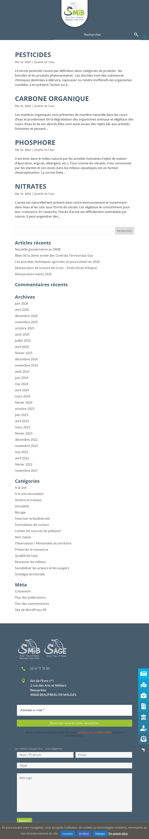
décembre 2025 (26, 316)
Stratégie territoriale (30, 574)
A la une (21, 487)
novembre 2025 (26, 322)
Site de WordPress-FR (30, 610)
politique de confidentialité (94, 732)
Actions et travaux (28, 500)
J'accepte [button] (68, 833)
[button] (143, 749)
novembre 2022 (26, 446)
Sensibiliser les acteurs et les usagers (42, 568)
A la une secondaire (29, 494)
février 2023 (23, 433)
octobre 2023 (24, 409)
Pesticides (33, 54)
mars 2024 (22, 396)
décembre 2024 (26, 359)
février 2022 (23, 464)
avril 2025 (22, 347)
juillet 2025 (23, 340)
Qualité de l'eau (44, 62)
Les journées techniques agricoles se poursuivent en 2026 (57, 262)
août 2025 (22, 334)
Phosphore (35, 142)
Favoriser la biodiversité (32, 518)
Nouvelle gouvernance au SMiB (37, 249)
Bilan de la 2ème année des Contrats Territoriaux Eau (54, 255)
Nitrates (30, 186)
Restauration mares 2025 (33, 274)
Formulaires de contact (32, 525)
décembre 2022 (26, 439)
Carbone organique (52, 98)
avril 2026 (22, 310)
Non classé (23, 537)
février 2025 (23, 353)
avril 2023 (22, 421)
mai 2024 (21, 384)
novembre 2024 (26, 365)
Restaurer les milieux (30, 562)
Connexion (23, 591)
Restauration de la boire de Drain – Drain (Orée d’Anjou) (56, 268)
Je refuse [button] (84, 833)
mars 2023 (22, 427)
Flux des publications (30, 597)
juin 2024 (21, 378)
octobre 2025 (24, 328)
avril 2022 (22, 458)
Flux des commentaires (32, 603)
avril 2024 (22, 390)
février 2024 (23, 402)
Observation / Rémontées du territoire (43, 543)
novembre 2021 (26, 470)
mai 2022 (21, 452)
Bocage (20, 512)
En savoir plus (118, 833)
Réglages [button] (100, 833)
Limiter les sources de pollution (38, 531)
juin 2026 (21, 303)
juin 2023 (21, 415)
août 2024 (22, 371)
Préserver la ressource (31, 549)
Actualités (22, 506)
